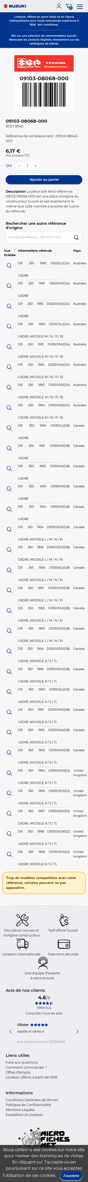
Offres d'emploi (18, 1072)
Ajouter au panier (44, 180)
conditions (50, 24)
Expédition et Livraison (24, 1115)
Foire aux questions (22, 1062)
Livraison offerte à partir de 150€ (32, 1077)
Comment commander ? (26, 1067)
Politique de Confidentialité (28, 1105)
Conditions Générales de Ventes (32, 1100)
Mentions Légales (20, 1110)
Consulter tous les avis (44, 1013)
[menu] (80, 6)
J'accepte (71, 1176)
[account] (59, 6)
